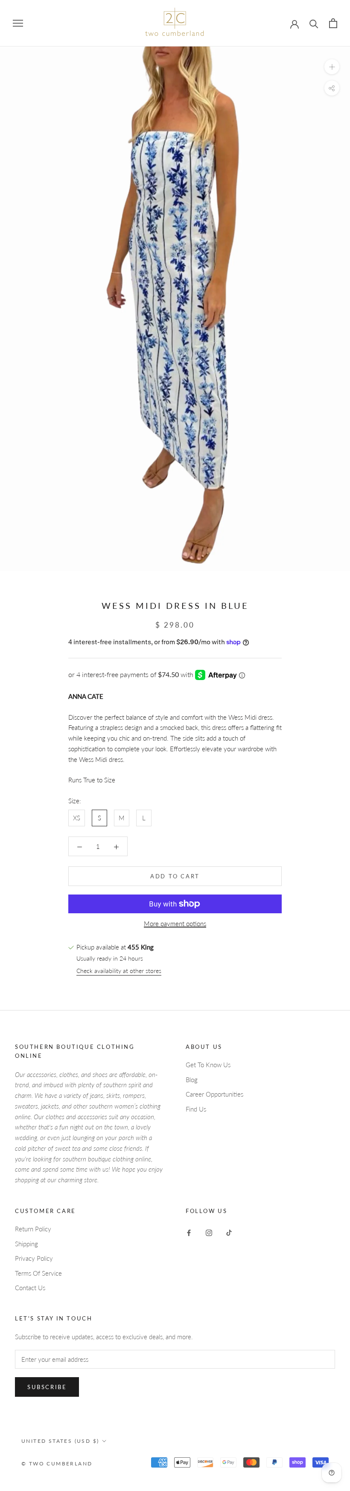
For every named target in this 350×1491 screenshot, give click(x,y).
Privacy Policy (34, 1258)
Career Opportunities (214, 1094)
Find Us (196, 1109)
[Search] (313, 23)
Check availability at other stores (118, 970)
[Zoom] (331, 66)
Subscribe (47, 1387)
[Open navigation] (18, 23)
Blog (192, 1079)
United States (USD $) (60, 1441)
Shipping (26, 1244)
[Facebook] (189, 1232)
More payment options (175, 923)
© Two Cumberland (56, 1463)
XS (76, 818)
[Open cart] (333, 23)
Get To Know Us (208, 1064)
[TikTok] (229, 1232)
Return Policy (33, 1229)
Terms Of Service (38, 1273)
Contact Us (30, 1287)
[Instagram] (209, 1232)
